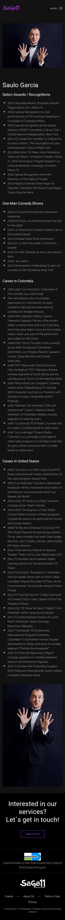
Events (9, 896)
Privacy (32, 902)
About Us (28, 896)
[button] (56, 8)
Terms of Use (52, 896)
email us (30, 834)
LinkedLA (32, 912)
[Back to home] (10, 8)
